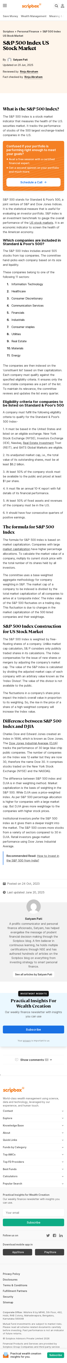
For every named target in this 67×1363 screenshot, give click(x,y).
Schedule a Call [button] (31, 182)
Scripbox (8, 31)
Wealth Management (33, 16)
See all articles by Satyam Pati (33, 974)
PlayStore (50, 1252)
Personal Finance (28, 31)
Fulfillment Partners (15, 1290)
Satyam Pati (20, 59)
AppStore (18, 1252)
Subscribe (33, 1222)
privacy (27, 1040)
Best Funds (10, 1169)
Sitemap (8, 1302)
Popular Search (12, 1183)
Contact (8, 1110)
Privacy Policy (11, 1273)
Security (8, 1296)
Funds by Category (14, 1147)
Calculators (10, 1176)
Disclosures (10, 1279)
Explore (7, 1118)
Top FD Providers (13, 1161)
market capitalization (16, 549)
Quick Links (10, 1139)
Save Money (10, 16)
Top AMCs (9, 1154)
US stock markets (41, 222)
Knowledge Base (13, 1125)
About (6, 1132)
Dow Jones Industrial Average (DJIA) (33, 743)
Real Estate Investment (38, 443)
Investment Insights (33, 993)
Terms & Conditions (15, 1285)
